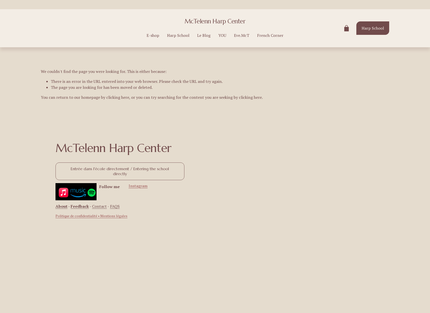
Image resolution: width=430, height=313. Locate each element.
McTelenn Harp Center (215, 21)
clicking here (117, 97)
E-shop (153, 35)
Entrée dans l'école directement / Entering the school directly (120, 171)
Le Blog (204, 35)
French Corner (270, 35)
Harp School (178, 35)
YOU (222, 35)
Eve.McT (241, 35)
